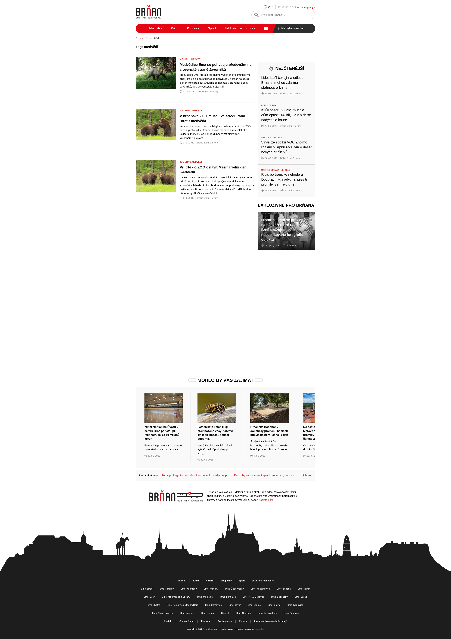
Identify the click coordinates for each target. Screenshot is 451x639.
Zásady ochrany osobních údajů (270, 621)
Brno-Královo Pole (267, 613)
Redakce (206, 621)
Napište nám (266, 499)
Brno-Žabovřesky (234, 588)
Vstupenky (226, 580)
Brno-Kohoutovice (260, 588)
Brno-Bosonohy (279, 597)
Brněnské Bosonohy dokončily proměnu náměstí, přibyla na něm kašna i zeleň (269, 430)
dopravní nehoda (279, 170)
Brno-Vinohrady (189, 588)
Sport (212, 28)
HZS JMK (271, 105)
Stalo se (140, 38)
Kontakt (168, 621)
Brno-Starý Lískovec (162, 613)
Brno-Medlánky (205, 597)
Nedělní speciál (292, 28)
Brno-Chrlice (254, 605)
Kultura (192, 28)
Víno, (264, 137)
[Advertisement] (286, 307)
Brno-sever (235, 605)
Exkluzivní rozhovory (240, 28)
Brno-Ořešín (301, 597)
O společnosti (186, 621)
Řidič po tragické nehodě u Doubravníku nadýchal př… (196, 475)
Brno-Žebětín (284, 588)
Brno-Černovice (213, 605)
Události (154, 28)
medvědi (196, 59)
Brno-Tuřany (207, 613)
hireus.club (259, 629)
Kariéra (243, 621)
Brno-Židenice (291, 613)
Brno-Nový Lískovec (253, 597)
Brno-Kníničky (211, 588)
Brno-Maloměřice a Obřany (176, 597)
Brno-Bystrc (154, 605)
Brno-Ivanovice (295, 605)
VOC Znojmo (274, 137)
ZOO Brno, (186, 110)
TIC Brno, (267, 213)
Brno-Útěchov (243, 613)
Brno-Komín (304, 588)
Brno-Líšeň (149, 597)
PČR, (264, 105)
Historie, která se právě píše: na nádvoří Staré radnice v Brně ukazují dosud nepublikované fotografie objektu (285, 230)
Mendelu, (185, 59)
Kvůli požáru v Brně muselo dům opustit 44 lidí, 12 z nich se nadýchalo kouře (286, 115)
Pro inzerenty (225, 621)
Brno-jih (225, 613)
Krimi (174, 28)
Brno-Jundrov (167, 588)
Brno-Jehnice (187, 613)
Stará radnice (281, 213)
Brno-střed (147, 588)
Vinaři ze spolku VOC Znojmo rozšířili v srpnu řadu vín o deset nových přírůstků (286, 147)
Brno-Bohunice (228, 597)
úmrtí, (265, 170)
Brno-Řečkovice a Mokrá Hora (182, 605)
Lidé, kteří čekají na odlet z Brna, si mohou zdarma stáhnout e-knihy (282, 82)
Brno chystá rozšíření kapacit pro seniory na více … (266, 475)
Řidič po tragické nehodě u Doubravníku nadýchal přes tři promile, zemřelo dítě (284, 179)
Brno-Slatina (274, 605)
